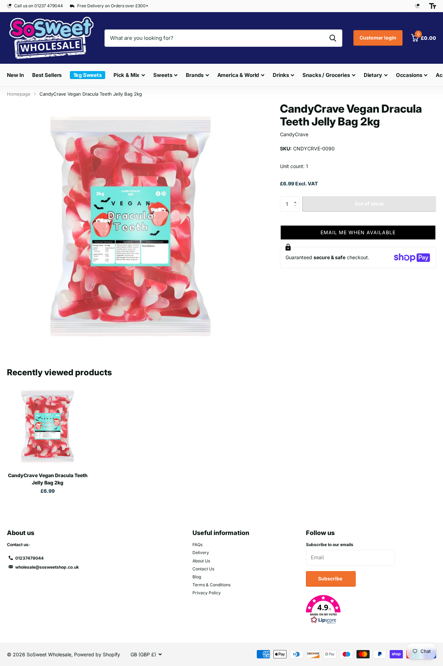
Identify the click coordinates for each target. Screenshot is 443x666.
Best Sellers (47, 75)
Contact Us (203, 568)
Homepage (18, 94)
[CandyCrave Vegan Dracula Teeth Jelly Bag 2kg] (47, 426)
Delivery (200, 552)
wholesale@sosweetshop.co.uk (47, 567)
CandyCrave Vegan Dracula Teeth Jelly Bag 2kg (48, 478)
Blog (196, 576)
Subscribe (330, 578)
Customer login (378, 38)
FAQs (197, 544)
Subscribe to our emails (329, 544)
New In (15, 75)
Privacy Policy (206, 592)
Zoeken (332, 38)
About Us (201, 560)
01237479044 (29, 558)
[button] (297, 198)
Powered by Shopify (97, 654)
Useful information (220, 532)
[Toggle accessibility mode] (432, 6)
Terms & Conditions (211, 584)
